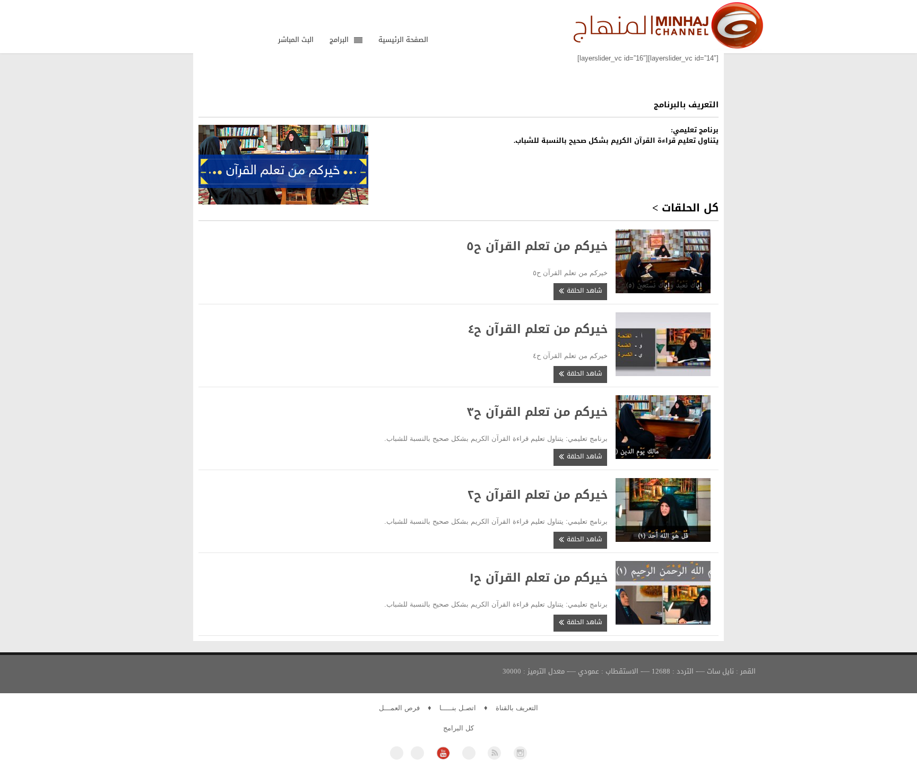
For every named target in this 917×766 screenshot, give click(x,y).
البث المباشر (296, 39)
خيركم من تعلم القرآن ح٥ (537, 246)
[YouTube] (442, 753)
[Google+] (468, 753)
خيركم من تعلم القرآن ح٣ (537, 412)
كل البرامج (458, 728)
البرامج (339, 39)
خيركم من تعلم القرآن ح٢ (538, 495)
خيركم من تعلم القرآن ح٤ (538, 329)
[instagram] (520, 753)
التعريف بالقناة (517, 708)
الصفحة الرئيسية (403, 39)
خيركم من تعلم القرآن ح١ (539, 578)
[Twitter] (417, 753)
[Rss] (494, 753)
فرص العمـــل (399, 708)
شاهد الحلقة (583, 290)
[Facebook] (396, 753)
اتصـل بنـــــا (457, 708)
